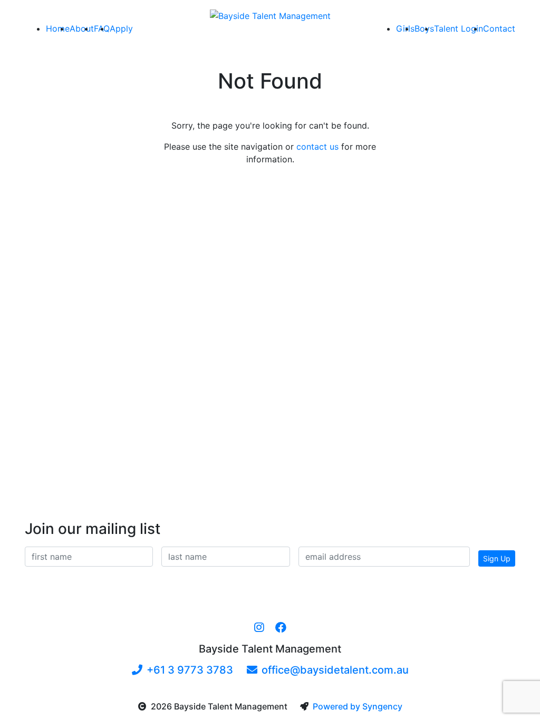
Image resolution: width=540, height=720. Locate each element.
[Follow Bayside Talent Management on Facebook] (280, 627)
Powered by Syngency (357, 706)
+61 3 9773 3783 (190, 670)
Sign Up (496, 558)
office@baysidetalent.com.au (335, 670)
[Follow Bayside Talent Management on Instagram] (259, 627)
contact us (317, 146)
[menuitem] (58, 28)
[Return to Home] (270, 15)
